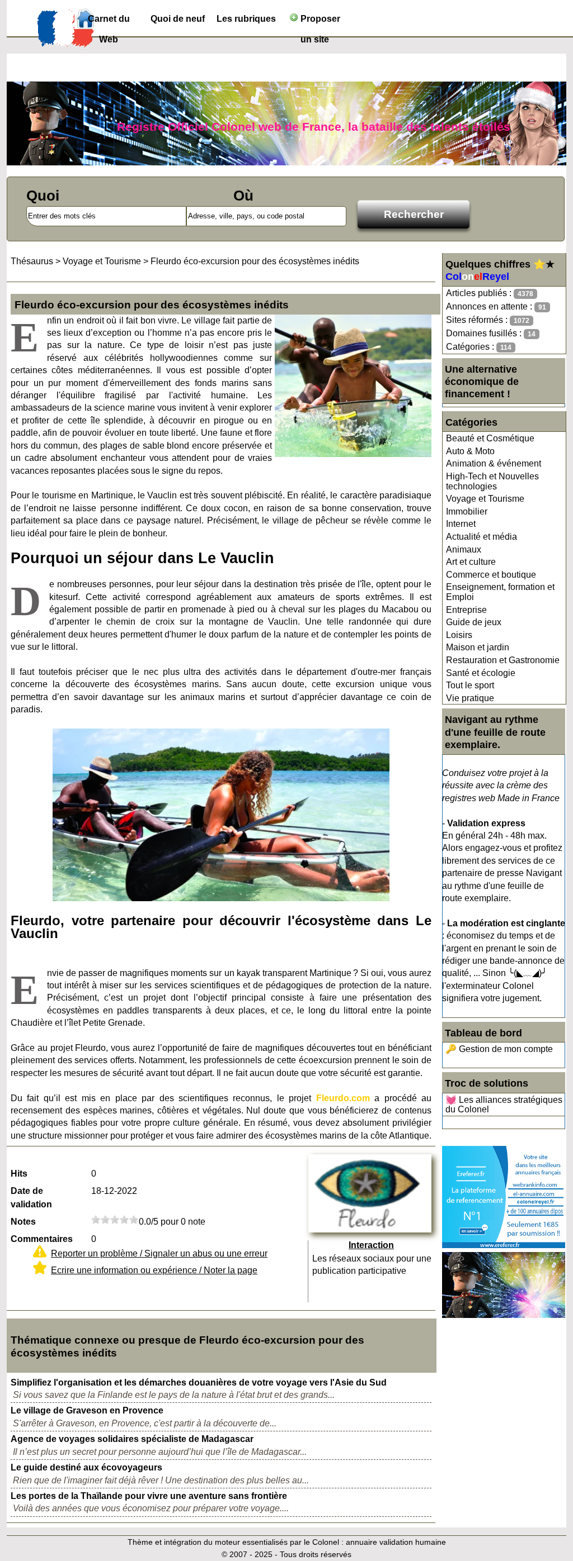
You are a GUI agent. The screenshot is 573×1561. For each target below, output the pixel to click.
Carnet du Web (109, 21)
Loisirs (459, 635)
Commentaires (42, 1239)
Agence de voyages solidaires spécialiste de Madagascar (132, 1439)
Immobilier (466, 511)
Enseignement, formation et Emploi (500, 592)
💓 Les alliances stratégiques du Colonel (503, 1105)
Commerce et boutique (491, 574)
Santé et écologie (480, 673)
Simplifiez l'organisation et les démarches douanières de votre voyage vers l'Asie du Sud (199, 1382)
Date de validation (31, 1197)
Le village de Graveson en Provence (87, 1410)
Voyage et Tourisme (485, 498)
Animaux (463, 549)
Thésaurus (32, 261)
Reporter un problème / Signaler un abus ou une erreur (159, 1253)
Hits (19, 1173)
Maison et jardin (477, 647)
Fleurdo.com (343, 1098)
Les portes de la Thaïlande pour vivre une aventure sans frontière (149, 1496)
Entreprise (466, 610)
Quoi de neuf (178, 18)
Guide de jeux (473, 622)
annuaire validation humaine (396, 1542)
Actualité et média (481, 536)
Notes (23, 1221)
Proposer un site (319, 21)
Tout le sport (470, 685)
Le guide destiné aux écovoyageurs (86, 1467)
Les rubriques (246, 18)
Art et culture (471, 562)
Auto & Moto (470, 451)
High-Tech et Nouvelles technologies (492, 481)
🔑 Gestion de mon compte (499, 1049)
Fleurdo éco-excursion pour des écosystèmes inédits (255, 261)
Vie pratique (470, 698)
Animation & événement (493, 463)
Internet (461, 524)
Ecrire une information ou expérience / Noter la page (154, 1270)
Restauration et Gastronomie (503, 660)
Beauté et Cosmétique (490, 438)
